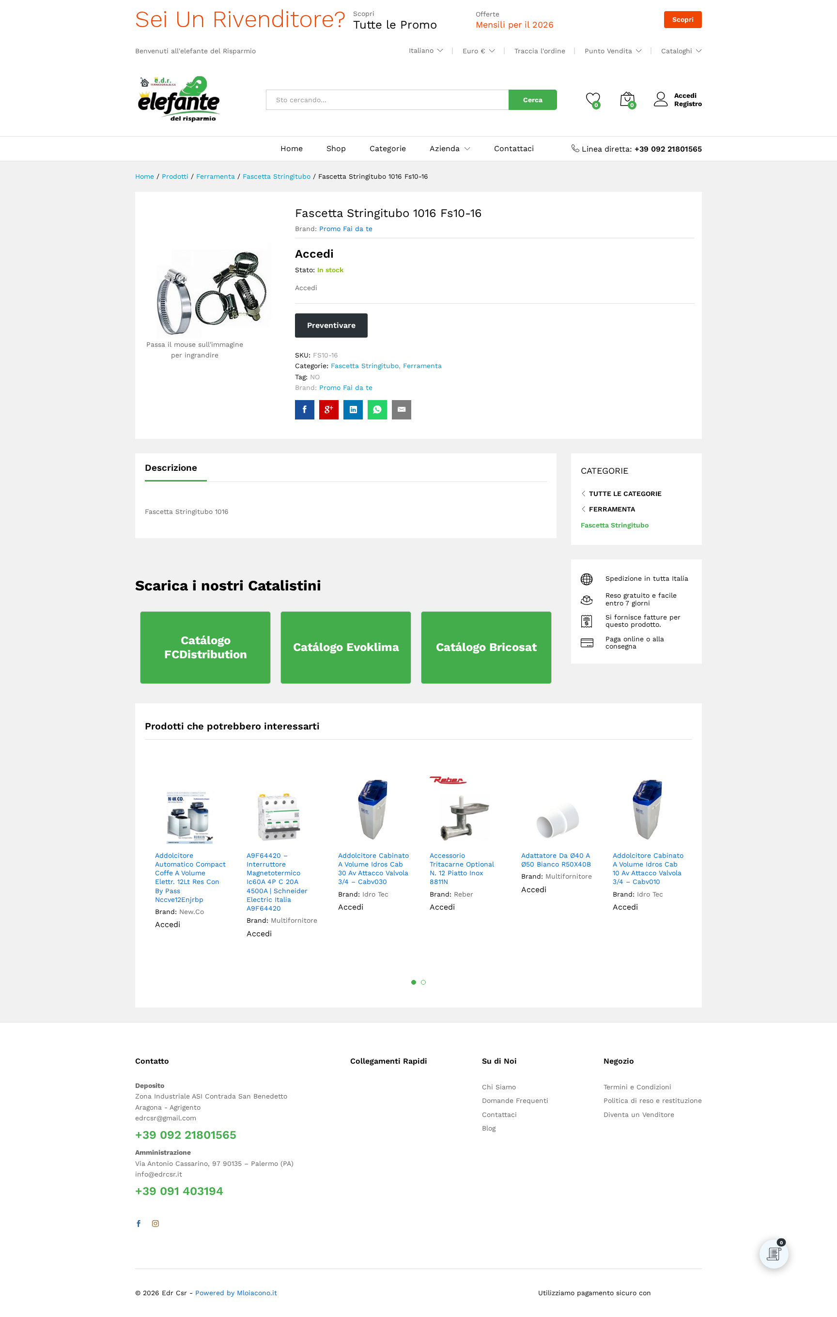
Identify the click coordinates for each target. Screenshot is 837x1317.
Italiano (421, 50)
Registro (688, 104)
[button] (215, 834)
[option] (190, 859)
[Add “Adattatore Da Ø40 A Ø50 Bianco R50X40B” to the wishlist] (563, 834)
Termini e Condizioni (637, 1087)
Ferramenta (422, 366)
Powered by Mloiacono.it (236, 1293)
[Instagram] (155, 1224)
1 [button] (413, 982)
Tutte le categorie (625, 493)
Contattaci (514, 149)
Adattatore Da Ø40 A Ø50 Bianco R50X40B (556, 860)
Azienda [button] (445, 149)
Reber (463, 894)
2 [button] (423, 982)
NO (315, 377)
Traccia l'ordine (539, 51)
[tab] (176, 472)
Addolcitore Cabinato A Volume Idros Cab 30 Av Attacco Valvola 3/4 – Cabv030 (373, 869)
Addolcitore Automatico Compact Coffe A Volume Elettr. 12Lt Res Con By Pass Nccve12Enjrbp (190, 877)
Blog (489, 1128)
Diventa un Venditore (639, 1114)
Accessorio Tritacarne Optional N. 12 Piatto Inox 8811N (462, 869)
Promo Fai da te (345, 228)
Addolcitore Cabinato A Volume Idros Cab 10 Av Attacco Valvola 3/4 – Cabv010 (648, 869)
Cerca (532, 100)
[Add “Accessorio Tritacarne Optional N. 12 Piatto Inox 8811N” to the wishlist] (471, 834)
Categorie (388, 149)
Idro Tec (375, 894)
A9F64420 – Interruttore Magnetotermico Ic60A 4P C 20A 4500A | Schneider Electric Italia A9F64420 (277, 882)
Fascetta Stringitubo (365, 366)
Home (291, 149)
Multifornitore (294, 920)
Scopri (683, 19)
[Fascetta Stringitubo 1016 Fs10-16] (304, 409)
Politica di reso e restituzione (653, 1100)
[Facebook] (138, 1224)
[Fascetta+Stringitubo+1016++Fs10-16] (353, 409)
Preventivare (331, 325)
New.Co (191, 911)
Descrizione (171, 467)
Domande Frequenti (515, 1100)
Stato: (305, 270)
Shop (336, 149)
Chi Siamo (499, 1087)
